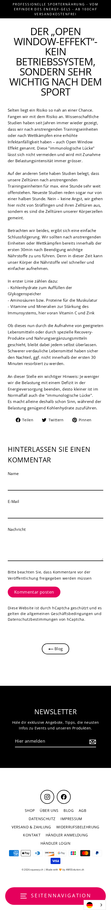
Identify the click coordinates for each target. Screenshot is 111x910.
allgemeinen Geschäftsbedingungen (60, 613)
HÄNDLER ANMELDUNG (67, 835)
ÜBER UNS (49, 810)
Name (13, 473)
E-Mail (13, 501)
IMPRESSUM (71, 818)
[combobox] (95, 905)
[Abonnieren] (92, 741)
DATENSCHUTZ (42, 818)
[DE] (95, 905)
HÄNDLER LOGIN (55, 843)
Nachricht (17, 529)
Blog (58, 648)
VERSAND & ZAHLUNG (31, 827)
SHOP (30, 810)
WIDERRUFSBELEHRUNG (77, 827)
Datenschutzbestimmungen (33, 619)
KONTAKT (32, 835)
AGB (82, 810)
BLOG (69, 810)
